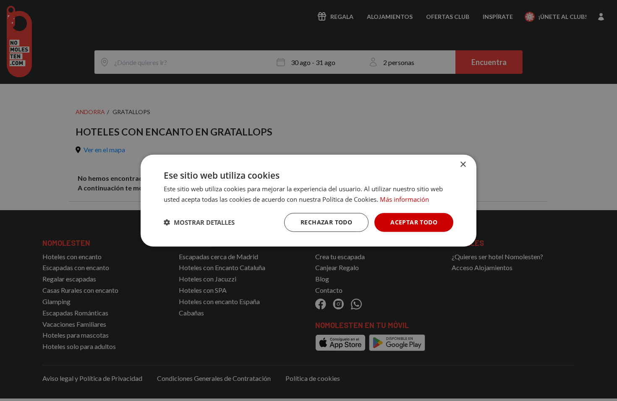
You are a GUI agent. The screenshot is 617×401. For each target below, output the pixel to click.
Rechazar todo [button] (326, 222)
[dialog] (308, 201)
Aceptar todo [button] (413, 222)
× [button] (463, 164)
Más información (404, 199)
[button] (199, 222)
